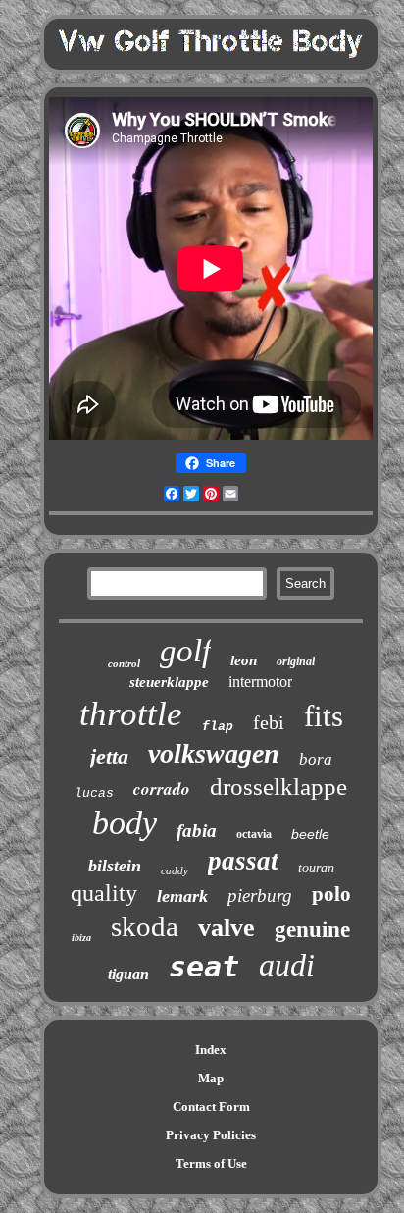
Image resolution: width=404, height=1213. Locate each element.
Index (211, 1049)
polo (331, 894)
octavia (254, 834)
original (296, 661)
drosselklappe (278, 786)
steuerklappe (169, 682)
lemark (182, 896)
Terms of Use (211, 1163)
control (124, 663)
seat (204, 966)
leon (243, 660)
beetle (310, 834)
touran (316, 868)
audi (287, 964)
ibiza (81, 937)
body (124, 823)
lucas (94, 793)
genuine (312, 930)
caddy (174, 870)
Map (211, 1078)
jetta (109, 756)
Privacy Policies (211, 1135)
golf (185, 650)
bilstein (114, 865)
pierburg (259, 895)
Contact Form (211, 1106)
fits (323, 716)
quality (104, 893)
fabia (197, 830)
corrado (161, 789)
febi (268, 722)
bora (315, 759)
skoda (144, 926)
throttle (130, 714)
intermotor (260, 681)
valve (226, 928)
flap (217, 726)
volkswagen (213, 753)
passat (243, 860)
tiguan (128, 974)
